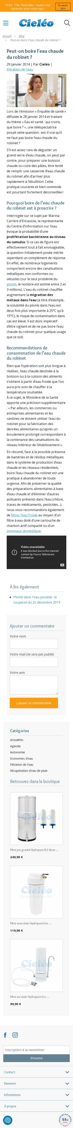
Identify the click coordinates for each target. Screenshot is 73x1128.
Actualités (16, 739)
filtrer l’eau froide (24, 515)
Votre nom (18, 636)
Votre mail (32, 654)
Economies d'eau (21, 758)
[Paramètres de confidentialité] (7, 1120)
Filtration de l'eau (20, 69)
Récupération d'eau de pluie (28, 770)
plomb (11, 284)
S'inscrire (36, 1058)
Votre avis (17, 672)
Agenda (15, 746)
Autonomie (17, 752)
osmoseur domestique (24, 531)
